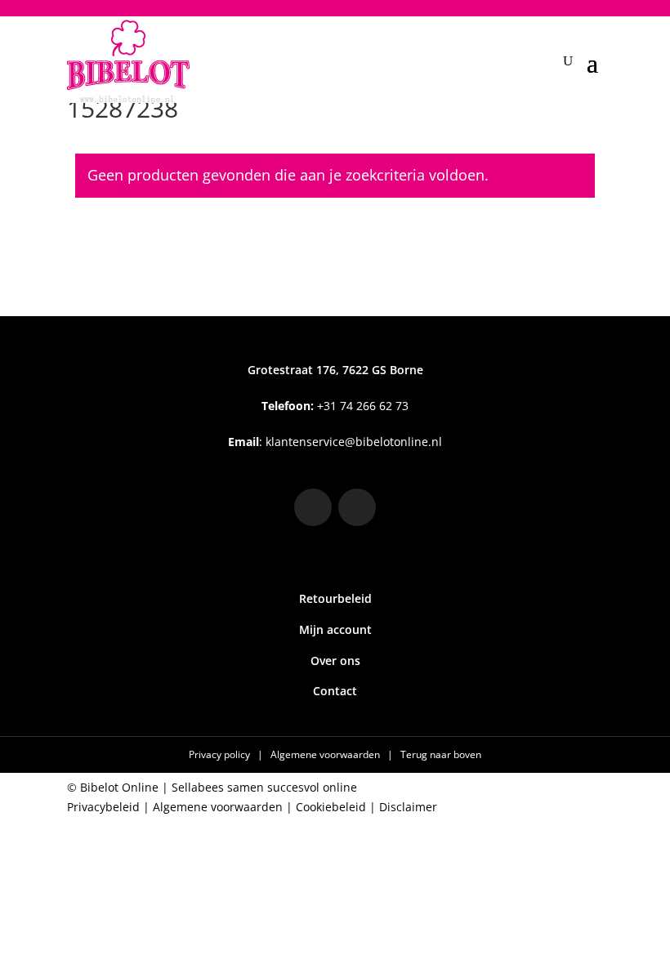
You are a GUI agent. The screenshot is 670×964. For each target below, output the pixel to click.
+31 (335, 405)
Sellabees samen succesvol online (264, 787)
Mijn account (335, 629)
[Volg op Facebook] (357, 507)
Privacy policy (220, 754)
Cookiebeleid (331, 806)
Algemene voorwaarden (326, 754)
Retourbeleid (335, 598)
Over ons (335, 660)
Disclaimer (408, 806)
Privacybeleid (103, 806)
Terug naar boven (440, 754)
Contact (335, 690)
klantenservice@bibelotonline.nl (354, 441)
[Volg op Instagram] (313, 507)
